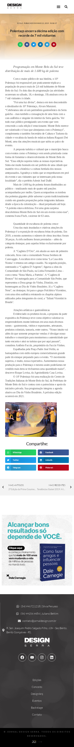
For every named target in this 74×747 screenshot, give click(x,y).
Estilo (20, 23)
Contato (37, 714)
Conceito (37, 687)
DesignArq (37, 693)
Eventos (37, 700)
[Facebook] (22, 657)
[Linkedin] (52, 657)
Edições (37, 680)
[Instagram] (42, 657)
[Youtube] (32, 657)
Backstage (37, 707)
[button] (58, 7)
